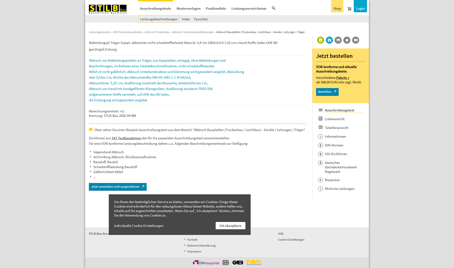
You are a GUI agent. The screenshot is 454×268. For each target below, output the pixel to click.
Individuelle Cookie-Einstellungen (138, 225)
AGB (281, 234)
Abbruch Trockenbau (157, 32)
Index (186, 19)
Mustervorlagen (189, 8)
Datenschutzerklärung (201, 245)
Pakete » (342, 77)
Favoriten (201, 19)
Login (360, 8)
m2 (122, 111)
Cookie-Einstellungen (291, 240)
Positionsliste (216, 8)
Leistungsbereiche (100, 32)
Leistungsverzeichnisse (248, 8)
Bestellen (325, 91)
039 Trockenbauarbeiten (127, 32)
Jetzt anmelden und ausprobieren (115, 186)
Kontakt (192, 240)
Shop (337, 8)
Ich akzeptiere (230, 225)
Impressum (194, 251)
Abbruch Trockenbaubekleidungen (193, 32)
